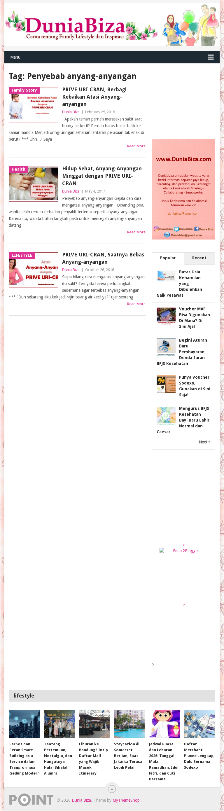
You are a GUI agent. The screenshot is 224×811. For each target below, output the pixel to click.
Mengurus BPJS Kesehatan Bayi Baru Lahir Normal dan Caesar (183, 420)
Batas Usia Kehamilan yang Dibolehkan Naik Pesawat (179, 284)
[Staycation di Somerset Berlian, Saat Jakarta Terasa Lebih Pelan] (129, 724)
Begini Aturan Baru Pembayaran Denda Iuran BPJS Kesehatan (182, 352)
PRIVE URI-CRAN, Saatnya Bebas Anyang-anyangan (103, 258)
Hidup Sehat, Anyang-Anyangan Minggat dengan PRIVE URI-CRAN (102, 175)
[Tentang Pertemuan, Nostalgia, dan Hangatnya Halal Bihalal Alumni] (59, 724)
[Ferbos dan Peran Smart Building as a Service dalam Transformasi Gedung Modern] (24, 724)
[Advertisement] (188, 100)
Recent (199, 258)
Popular (168, 258)
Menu (15, 57)
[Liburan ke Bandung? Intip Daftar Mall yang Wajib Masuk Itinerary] (94, 724)
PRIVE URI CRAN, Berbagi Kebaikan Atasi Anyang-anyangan (94, 96)
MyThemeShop (126, 800)
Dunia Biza (71, 112)
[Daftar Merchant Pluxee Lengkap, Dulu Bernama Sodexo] (199, 724)
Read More (136, 146)
